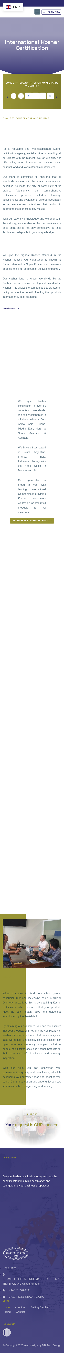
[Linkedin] (7, 1332)
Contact (20, 1312)
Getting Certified (40, 1307)
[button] (37, 12)
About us (20, 1307)
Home (6, 1307)
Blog (8, 1312)
